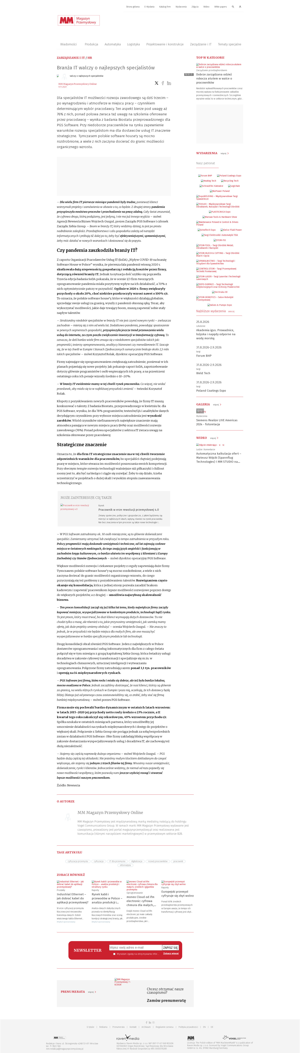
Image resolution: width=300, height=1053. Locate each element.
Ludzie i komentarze (205, 449)
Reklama (103, 1027)
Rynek (101, 505)
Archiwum (146, 1027)
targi (198, 351)
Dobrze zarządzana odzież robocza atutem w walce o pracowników (214, 78)
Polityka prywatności (188, 1027)
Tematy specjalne (229, 44)
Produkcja (91, 44)
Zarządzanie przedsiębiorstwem (211, 70)
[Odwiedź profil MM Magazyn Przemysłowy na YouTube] (153, 1022)
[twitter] (156, 83)
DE (212, 1027)
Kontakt (133, 1027)
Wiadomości (68, 44)
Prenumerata (118, 1027)
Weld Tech (203, 373)
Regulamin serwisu (164, 1027)
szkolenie (200, 326)
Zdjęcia (195, 6)
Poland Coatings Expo (211, 390)
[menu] (150, 7)
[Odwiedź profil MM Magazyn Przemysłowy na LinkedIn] (150, 1022)
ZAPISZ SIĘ (170, 948)
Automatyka (113, 44)
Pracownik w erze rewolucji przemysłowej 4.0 (128, 509)
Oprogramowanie (135, 893)
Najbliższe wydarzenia (215, 311)
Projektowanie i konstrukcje (165, 44)
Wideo (206, 6)
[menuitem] (133, 7)
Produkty (61, 890)
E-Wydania (149, 6)
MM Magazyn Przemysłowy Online (77, 84)
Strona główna (133, 6)
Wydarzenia (181, 6)
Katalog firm (165, 6)
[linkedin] (169, 83)
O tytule (90, 1027)
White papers (220, 6)
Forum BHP (204, 355)
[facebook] (163, 83)
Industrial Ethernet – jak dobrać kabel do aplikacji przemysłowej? (72, 898)
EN (204, 1027)
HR (90, 58)
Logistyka (133, 44)
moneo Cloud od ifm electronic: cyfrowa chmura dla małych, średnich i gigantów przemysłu (140, 905)
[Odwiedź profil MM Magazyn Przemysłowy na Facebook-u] (146, 1022)
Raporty (95, 890)
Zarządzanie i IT (200, 44)
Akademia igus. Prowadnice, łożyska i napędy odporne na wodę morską (215, 334)
